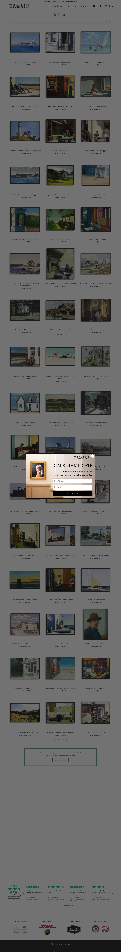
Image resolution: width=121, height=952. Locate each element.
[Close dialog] (92, 456)
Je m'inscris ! (72, 493)
